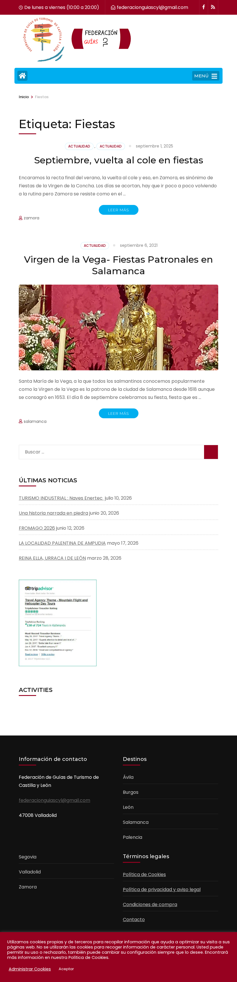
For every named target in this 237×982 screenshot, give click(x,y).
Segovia (27, 857)
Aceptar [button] (66, 969)
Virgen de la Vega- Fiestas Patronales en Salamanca (118, 265)
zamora (31, 218)
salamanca (35, 421)
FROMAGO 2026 (37, 528)
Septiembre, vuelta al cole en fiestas (118, 160)
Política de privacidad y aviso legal (162, 889)
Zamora (28, 887)
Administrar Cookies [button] (30, 969)
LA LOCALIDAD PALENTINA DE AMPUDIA (62, 543)
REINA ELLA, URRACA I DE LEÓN (52, 558)
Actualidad (79, 146)
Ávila (128, 777)
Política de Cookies (144, 874)
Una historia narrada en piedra (53, 513)
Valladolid (30, 872)
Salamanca (136, 822)
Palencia (132, 837)
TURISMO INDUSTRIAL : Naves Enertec (61, 498)
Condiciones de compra (150, 904)
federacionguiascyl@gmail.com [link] (54, 800)
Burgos (130, 792)
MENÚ (201, 76)
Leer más (118, 210)
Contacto (134, 919)
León (128, 807)
